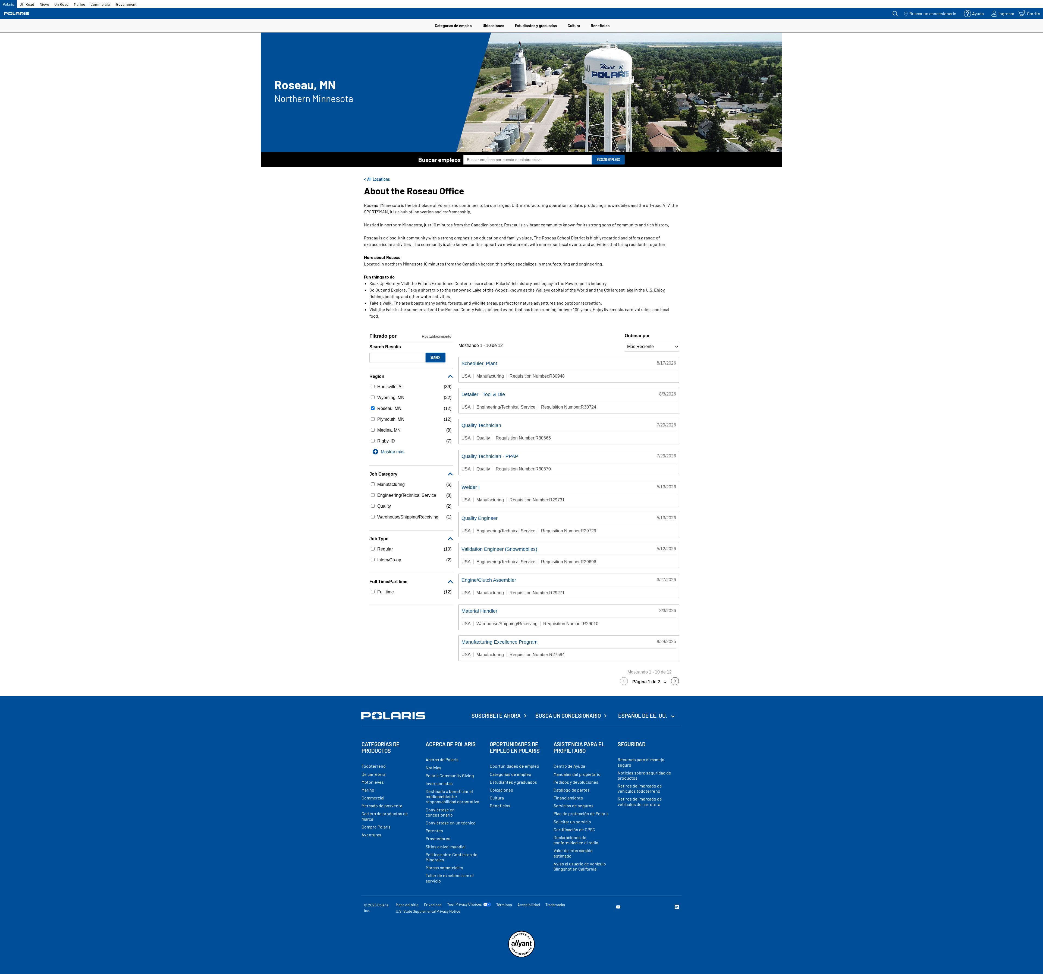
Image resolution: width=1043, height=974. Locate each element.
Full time (385, 592)
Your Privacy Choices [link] (464, 904)
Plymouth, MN (390, 419)
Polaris (8, 4)
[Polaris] (16, 14)
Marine (79, 4)
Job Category (383, 474)
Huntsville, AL (390, 386)
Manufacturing (391, 484)
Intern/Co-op (389, 560)
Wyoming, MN (390, 397)
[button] (625, 682)
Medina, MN (389, 430)
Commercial (100, 4)
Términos (504, 904)
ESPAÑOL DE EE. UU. (643, 715)
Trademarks (555, 904)
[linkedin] (677, 907)
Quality (384, 506)
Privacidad (433, 904)
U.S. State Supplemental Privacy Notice (428, 911)
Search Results (385, 346)
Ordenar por (637, 335)
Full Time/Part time (388, 581)
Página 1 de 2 (646, 681)
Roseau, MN (389, 408)
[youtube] (618, 907)
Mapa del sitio (407, 904)
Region (376, 376)
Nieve (44, 4)
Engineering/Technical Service (406, 495)
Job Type (378, 538)
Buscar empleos (439, 159)
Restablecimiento (436, 336)
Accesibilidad (528, 904)
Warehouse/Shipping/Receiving (407, 517)
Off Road (27, 4)
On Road (61, 4)
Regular (385, 549)
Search (436, 357)
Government (126, 4)
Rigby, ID (386, 441)
